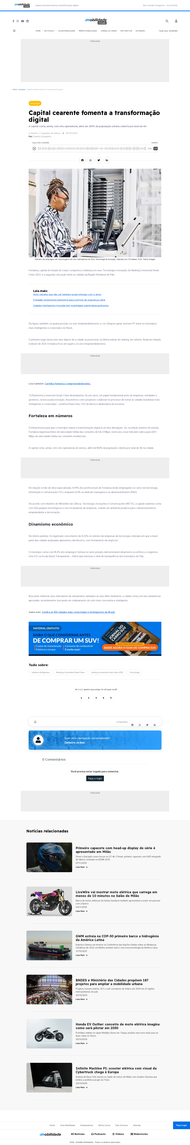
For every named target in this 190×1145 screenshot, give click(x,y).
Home (15, 89)
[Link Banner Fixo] (95, 639)
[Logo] (96, 20)
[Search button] (167, 21)
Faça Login (181, 1125)
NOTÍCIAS (49, 31)
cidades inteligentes (40, 672)
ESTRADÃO (140, 31)
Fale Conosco (121, 1125)
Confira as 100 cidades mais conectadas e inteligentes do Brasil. (78, 612)
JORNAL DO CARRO (108, 31)
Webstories (140, 1134)
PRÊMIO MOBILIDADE (88, 31)
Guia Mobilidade (67, 1125)
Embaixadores (86, 1125)
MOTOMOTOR (126, 31)
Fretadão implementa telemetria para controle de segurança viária (69, 299)
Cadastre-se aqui (74, 742)
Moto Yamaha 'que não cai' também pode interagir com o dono (67, 294)
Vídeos (119, 1134)
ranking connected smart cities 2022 (107, 672)
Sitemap (137, 1125)
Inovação (22, 89)
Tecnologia (135, 672)
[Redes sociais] (13, 21)
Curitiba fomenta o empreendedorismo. (68, 383)
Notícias (79, 1134)
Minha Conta (104, 1125)
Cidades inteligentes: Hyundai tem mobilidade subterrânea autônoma (70, 305)
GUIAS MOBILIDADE (66, 31)
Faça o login (95, 778)
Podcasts (100, 1134)
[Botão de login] (176, 21)
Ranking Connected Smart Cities (70, 672)
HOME (38, 31)
